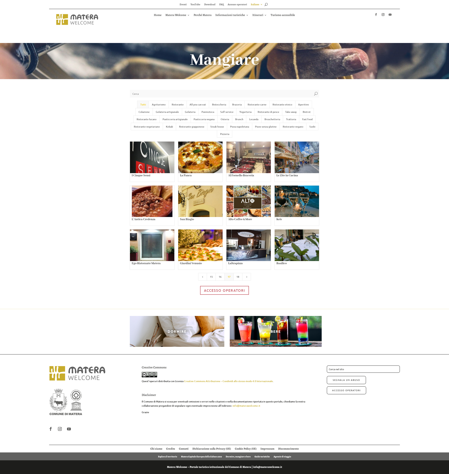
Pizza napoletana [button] (239, 126)
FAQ (221, 4)
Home (158, 15)
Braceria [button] (237, 104)
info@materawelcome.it (246, 405)
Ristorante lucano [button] (146, 119)
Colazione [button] (144, 112)
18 (237, 276)
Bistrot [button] (307, 112)
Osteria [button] (225, 119)
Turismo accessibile (283, 15)
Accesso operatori (237, 4)
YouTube (195, 4)
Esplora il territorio (167, 456)
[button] (224, 21)
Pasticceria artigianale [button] (175, 119)
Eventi (183, 4)
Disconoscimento (288, 448)
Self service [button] (226, 112)
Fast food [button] (307, 119)
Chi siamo (156, 448)
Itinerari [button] (257, 15)
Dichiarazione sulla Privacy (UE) (211, 448)
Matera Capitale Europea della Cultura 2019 (201, 456)
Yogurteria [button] (245, 112)
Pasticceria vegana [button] (204, 119)
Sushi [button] (312, 126)
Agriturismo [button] (159, 104)
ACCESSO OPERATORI (346, 390)
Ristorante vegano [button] (293, 126)
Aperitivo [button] (303, 104)
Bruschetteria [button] (272, 119)
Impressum (267, 448)
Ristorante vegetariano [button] (147, 126)
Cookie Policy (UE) (246, 448)
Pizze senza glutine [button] (266, 126)
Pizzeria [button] (224, 134)
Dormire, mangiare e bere (238, 456)
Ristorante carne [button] (257, 104)
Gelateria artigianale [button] (167, 112)
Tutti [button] (143, 104)
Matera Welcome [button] (175, 15)
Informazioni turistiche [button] (230, 15)
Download (209, 4)
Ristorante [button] (178, 104)
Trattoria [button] (291, 119)
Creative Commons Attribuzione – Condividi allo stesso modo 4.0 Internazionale (228, 381)
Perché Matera (203, 15)
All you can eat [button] (198, 104)
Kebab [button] (169, 126)
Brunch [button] (239, 119)
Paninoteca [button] (208, 112)
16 (220, 276)
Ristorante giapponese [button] (191, 126)
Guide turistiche (262, 456)
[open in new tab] (376, 14)
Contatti (184, 448)
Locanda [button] (253, 119)
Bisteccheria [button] (219, 104)
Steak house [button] (217, 126)
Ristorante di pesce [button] (268, 112)
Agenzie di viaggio (282, 456)
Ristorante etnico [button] (282, 104)
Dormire (177, 331)
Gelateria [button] (190, 112)
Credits (170, 448)
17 (229, 276)
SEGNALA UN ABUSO (346, 379)
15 (211, 276)
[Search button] (266, 4)
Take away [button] (291, 112)
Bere (276, 331)
